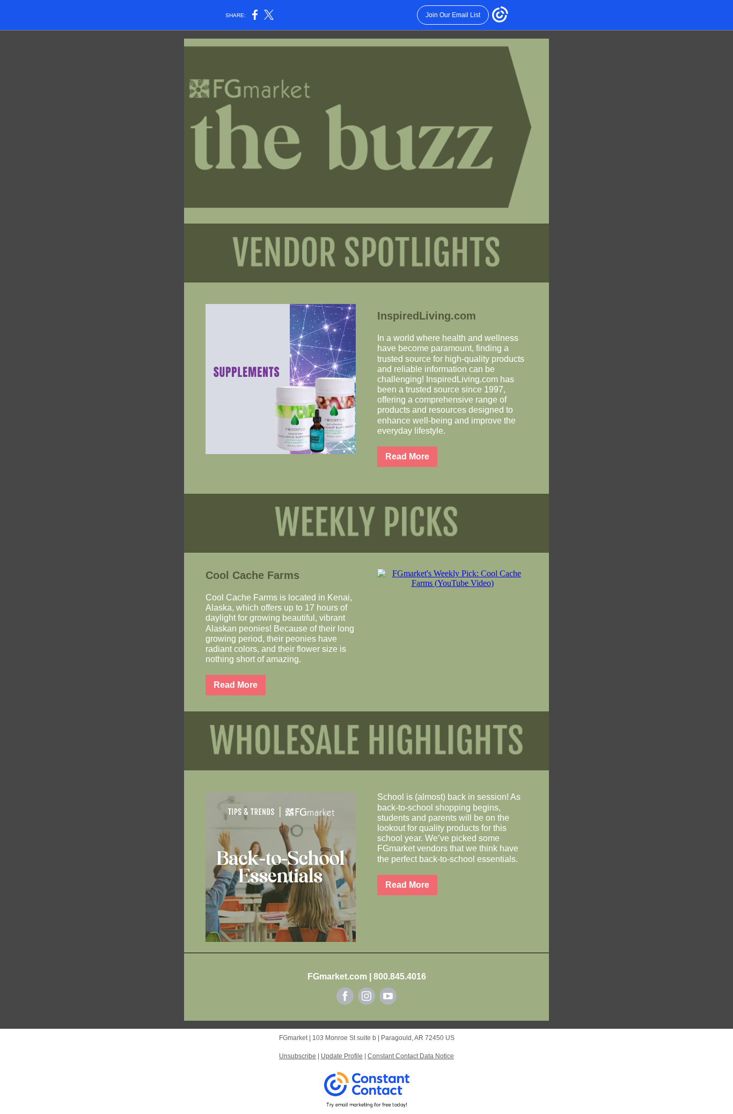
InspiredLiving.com (426, 316)
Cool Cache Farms (252, 575)
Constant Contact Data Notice (411, 1056)
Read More (407, 456)
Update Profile (342, 1056)
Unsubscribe (297, 1056)
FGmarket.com (337, 976)
